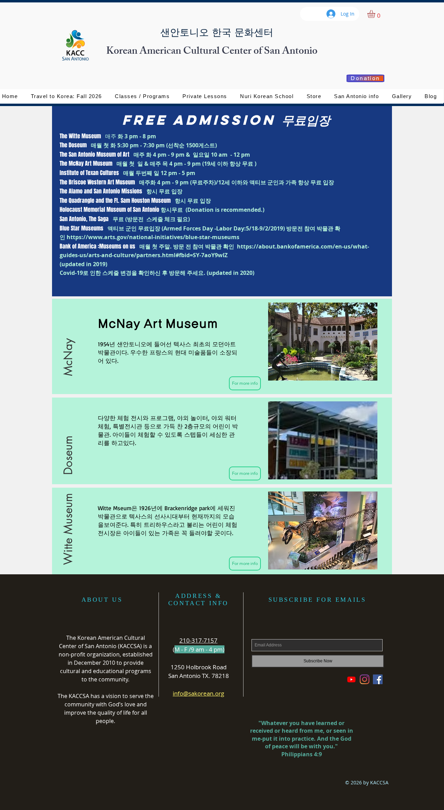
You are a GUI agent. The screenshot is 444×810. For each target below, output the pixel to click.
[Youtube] (351, 679)
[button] (314, 96)
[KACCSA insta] (364, 679)
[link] (375, 14)
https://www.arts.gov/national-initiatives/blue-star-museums (153, 237)
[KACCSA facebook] (378, 679)
